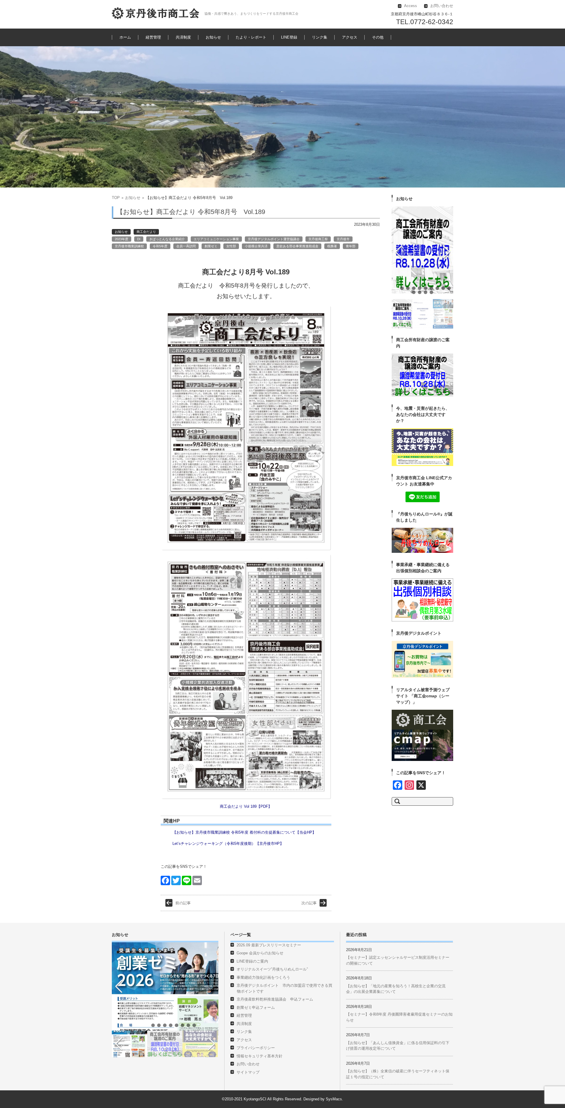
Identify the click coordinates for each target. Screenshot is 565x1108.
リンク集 (319, 37)
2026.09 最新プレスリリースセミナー (269, 945)
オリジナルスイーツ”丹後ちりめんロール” (272, 969)
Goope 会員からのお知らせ (260, 953)
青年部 (350, 246)
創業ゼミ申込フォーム (256, 1007)
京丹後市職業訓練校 (129, 246)
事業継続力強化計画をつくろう (263, 977)
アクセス (349, 37)
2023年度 (121, 239)
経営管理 (153, 37)
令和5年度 (160, 246)
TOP (116, 197)
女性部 (231, 246)
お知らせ (213, 37)
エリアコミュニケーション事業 (216, 239)
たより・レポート (251, 37)
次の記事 (309, 903)
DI (138, 239)
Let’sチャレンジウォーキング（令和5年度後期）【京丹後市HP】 (228, 843)
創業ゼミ (211, 246)
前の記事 (183, 903)
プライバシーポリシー (256, 1048)
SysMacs (334, 1099)
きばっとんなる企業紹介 (167, 239)
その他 (377, 37)
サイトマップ (248, 1072)
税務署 (332, 246)
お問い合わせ (248, 1064)
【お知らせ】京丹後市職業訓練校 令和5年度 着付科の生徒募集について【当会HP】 (244, 832)
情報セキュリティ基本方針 (259, 1056)
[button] (396, 288)
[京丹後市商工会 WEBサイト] (156, 13)
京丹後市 (343, 239)
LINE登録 (289, 37)
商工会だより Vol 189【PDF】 (246, 806)
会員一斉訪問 (186, 246)
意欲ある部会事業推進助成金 (297, 246)
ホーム (125, 37)
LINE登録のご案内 (252, 961)
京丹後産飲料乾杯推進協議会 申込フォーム (275, 999)
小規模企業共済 (256, 246)
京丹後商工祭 (318, 239)
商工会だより (146, 231)
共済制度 (183, 37)
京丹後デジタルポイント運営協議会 (274, 239)
